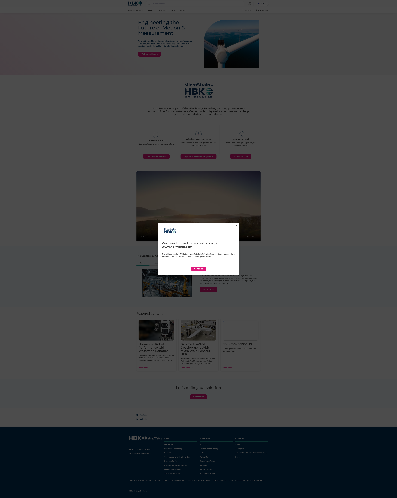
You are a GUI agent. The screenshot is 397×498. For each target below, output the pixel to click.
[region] (198, 249)
